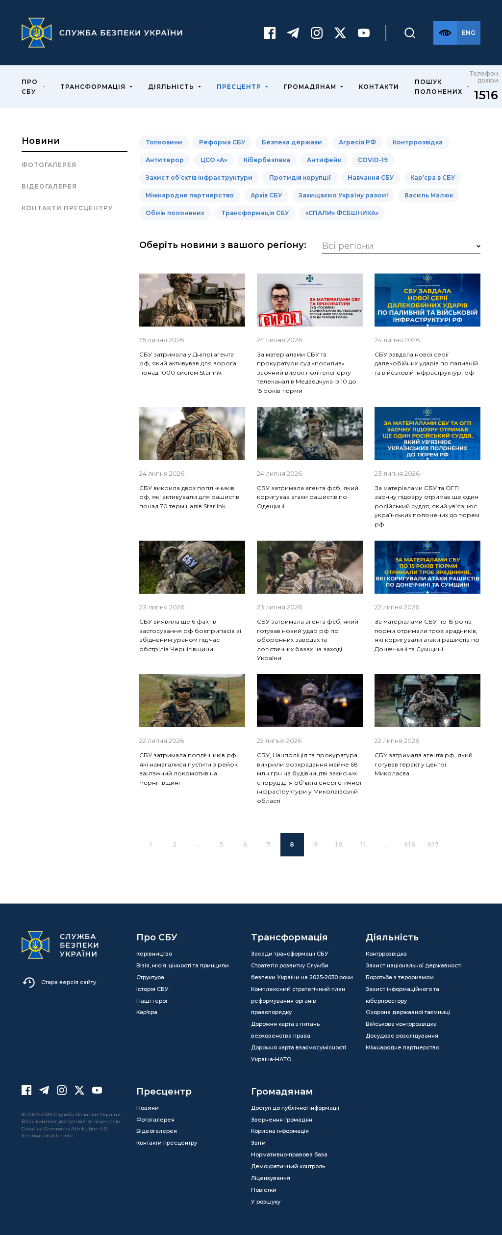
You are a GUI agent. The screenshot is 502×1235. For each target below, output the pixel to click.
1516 (486, 95)
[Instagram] (317, 33)
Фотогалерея (49, 164)
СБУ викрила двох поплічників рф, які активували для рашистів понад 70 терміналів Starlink (189, 497)
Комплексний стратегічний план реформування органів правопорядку (298, 1001)
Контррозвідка (386, 953)
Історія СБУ (152, 989)
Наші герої (151, 1000)
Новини (41, 141)
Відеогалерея (49, 186)
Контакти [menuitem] (379, 86)
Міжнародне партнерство (402, 1047)
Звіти (258, 1142)
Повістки (263, 1189)
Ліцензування (270, 1178)
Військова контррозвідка (401, 1023)
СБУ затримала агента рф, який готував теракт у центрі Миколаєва (424, 764)
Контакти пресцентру (67, 208)
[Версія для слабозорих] (445, 33)
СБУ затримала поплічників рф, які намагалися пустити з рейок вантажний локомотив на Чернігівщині (188, 768)
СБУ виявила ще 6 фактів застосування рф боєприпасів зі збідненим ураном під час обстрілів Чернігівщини (190, 635)
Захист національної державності (414, 965)
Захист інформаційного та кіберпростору (402, 995)
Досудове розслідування (402, 1035)
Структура (150, 977)
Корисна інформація (280, 1130)
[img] (192, 300)
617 (433, 844)
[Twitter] (340, 33)
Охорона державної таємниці (408, 1012)
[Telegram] (293, 33)
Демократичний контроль (288, 1166)
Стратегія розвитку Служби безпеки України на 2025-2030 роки (302, 971)
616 (410, 844)
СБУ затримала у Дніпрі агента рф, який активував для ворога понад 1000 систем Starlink (187, 363)
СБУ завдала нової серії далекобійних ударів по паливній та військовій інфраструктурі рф (426, 363)
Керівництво (154, 953)
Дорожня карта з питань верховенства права (285, 1029)
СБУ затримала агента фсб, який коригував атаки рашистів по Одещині (307, 497)
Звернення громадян (281, 1119)
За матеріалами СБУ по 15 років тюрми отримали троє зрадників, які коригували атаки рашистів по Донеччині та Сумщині (427, 635)
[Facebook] (270, 33)
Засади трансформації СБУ (289, 953)
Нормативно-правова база (289, 1154)
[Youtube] (364, 33)
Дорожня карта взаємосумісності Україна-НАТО (298, 1053)
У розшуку (265, 1201)
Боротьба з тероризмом (400, 977)
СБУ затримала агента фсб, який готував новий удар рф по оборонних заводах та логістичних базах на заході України (307, 639)
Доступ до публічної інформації (295, 1107)
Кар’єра (146, 1012)
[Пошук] (410, 33)
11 (363, 844)
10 (339, 844)
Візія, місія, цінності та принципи (182, 965)
